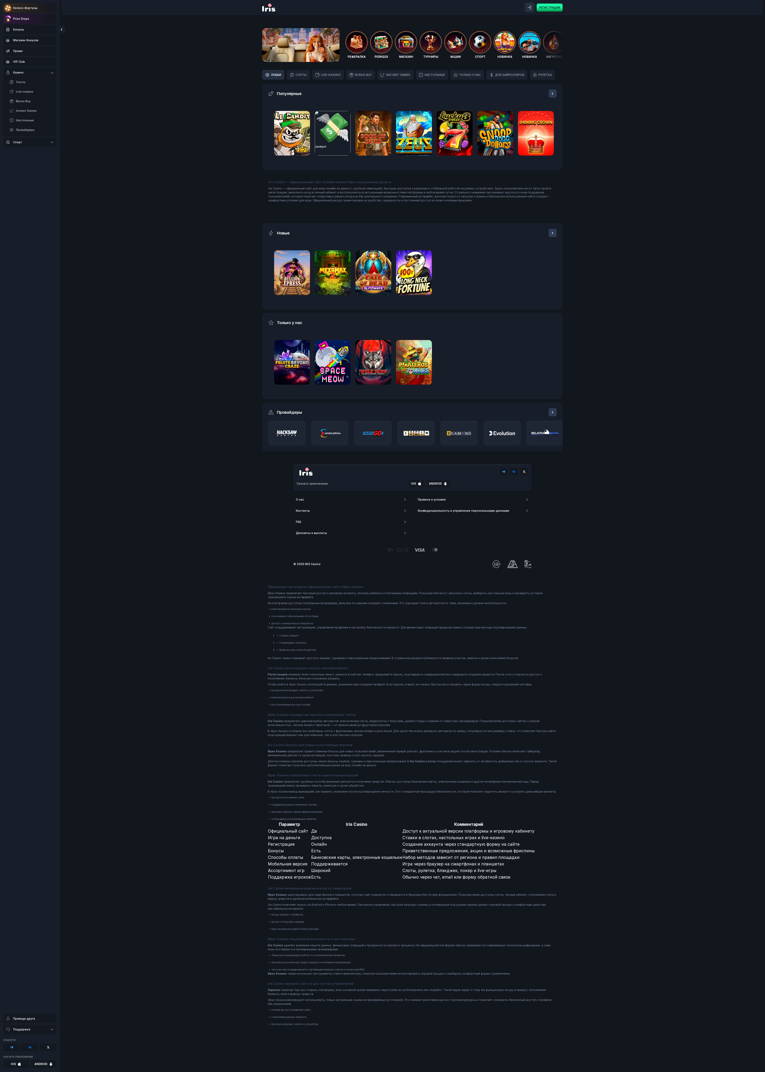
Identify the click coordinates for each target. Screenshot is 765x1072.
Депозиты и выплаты (311, 533)
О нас (300, 499)
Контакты (303, 510)
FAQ (298, 521)
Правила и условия (432, 499)
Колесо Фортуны (25, 8)
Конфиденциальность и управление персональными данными (463, 510)
